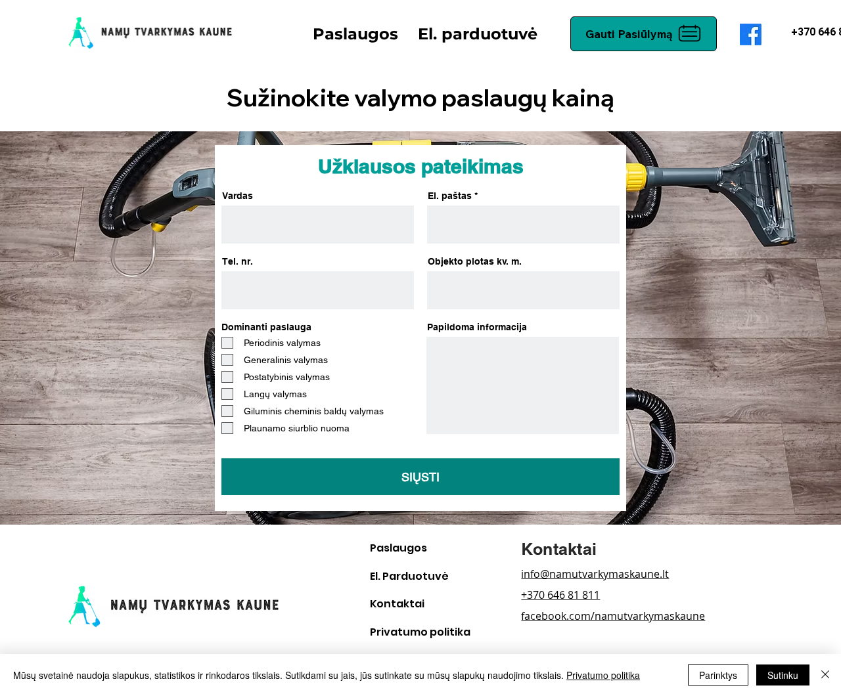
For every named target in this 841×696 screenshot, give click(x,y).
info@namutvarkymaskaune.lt (595, 574)
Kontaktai (397, 603)
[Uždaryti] (825, 674)
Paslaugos (398, 547)
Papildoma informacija (477, 327)
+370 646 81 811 (560, 595)
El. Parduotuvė (409, 576)
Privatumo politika (420, 632)
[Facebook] (750, 34)
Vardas (237, 195)
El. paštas (450, 195)
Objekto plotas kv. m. (475, 261)
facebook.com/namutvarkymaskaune (613, 616)
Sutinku (782, 675)
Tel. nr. (237, 261)
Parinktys (718, 675)
